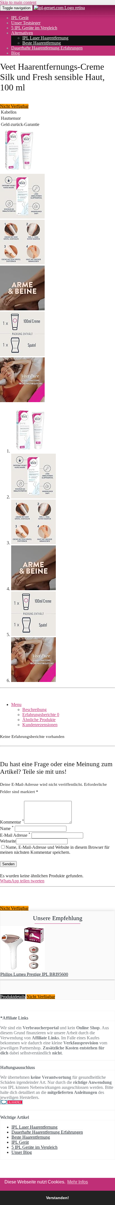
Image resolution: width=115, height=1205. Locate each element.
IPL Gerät (19, 17)
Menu (16, 704)
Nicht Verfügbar (14, 106)
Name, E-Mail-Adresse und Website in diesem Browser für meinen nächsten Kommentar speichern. (54, 850)
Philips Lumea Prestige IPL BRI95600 (34, 974)
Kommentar (12, 822)
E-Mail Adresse (15, 835)
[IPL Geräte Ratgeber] (59, 7)
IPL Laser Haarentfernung (45, 38)
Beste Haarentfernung (41, 43)
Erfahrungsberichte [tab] (40, 714)
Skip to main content (18, 2)
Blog (15, 53)
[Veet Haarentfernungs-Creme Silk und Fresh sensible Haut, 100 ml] (18, 171)
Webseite (8, 841)
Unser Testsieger (25, 22)
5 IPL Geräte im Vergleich (34, 27)
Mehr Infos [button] (77, 1182)
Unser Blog (21, 1152)
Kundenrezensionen (40, 724)
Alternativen (22, 33)
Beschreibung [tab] (34, 709)
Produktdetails (12, 996)
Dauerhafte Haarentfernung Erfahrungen (47, 48)
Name (7, 828)
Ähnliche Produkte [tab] (39, 719)
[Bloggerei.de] (11, 1102)
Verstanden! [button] (57, 1197)
